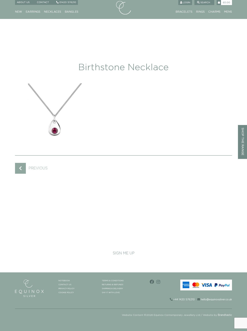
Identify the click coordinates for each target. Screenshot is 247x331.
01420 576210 (67, 2)
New (18, 11)
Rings (200, 11)
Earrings (33, 11)
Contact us (64, 285)
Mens (228, 11)
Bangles (71, 11)
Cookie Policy (66, 292)
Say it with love (111, 292)
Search (205, 2)
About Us (23, 2)
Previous (38, 168)
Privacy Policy (66, 289)
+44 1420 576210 (184, 299)
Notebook (64, 281)
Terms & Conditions (113, 281)
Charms (214, 11)
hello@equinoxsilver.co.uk (216, 299)
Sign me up (124, 253)
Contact (43, 2)
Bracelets (184, 11)
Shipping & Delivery (112, 289)
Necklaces (52, 11)
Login (186, 2)
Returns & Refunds (112, 285)
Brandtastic (225, 315)
